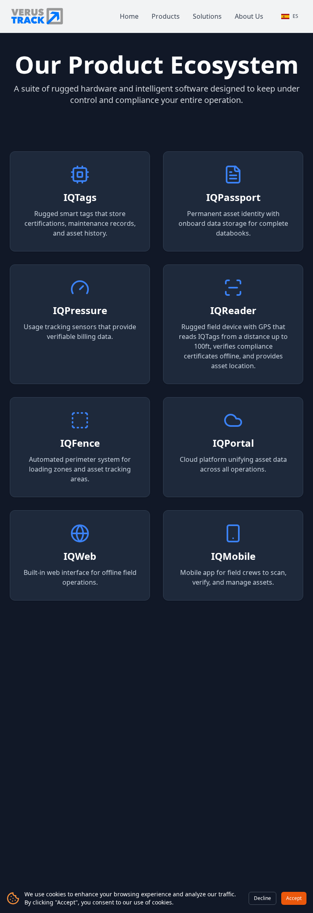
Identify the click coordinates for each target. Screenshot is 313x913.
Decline (262, 898)
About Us (249, 16)
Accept (294, 898)
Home (129, 16)
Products (166, 16)
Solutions (207, 16)
